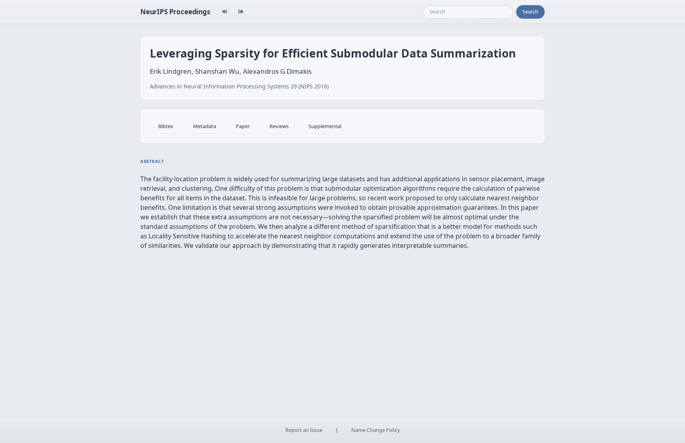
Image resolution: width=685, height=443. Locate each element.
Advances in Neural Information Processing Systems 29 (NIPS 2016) (239, 86)
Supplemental (324, 126)
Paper (243, 126)
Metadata (204, 126)
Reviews (279, 126)
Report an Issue (303, 429)
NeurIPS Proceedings (175, 11)
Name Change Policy (375, 429)
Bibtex (165, 126)
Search (530, 11)
